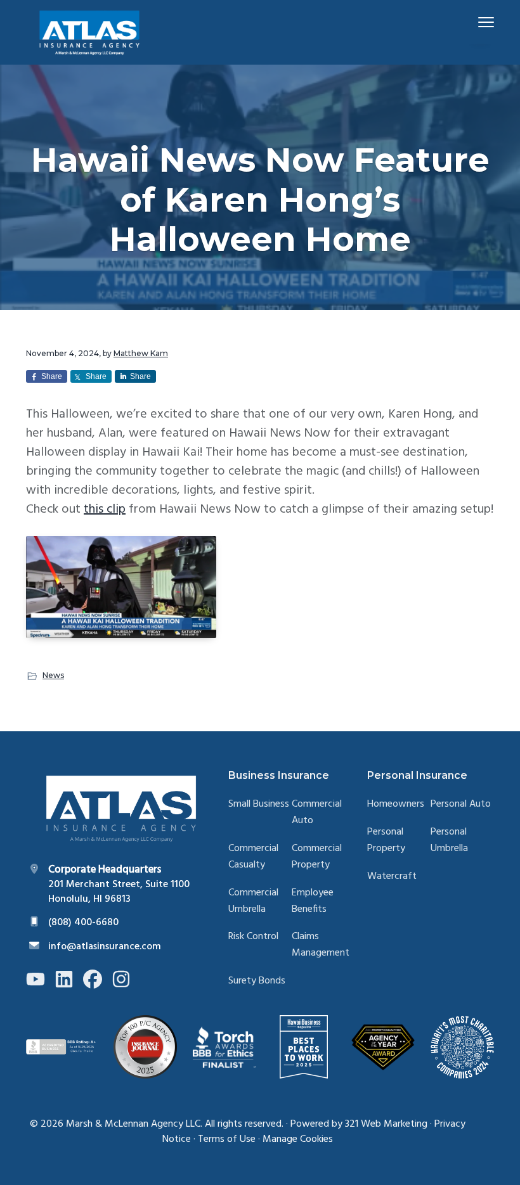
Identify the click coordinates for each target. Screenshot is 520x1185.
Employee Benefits (313, 901)
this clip (105, 509)
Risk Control (253, 937)
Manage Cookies (298, 1139)
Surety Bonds (256, 981)
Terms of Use (227, 1139)
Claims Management (320, 945)
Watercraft (392, 877)
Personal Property (386, 840)
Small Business (258, 804)
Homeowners (395, 804)
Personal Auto (461, 804)
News (53, 675)
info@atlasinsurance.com (104, 946)
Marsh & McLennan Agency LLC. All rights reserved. (174, 1124)
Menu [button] (471, 22)
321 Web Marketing (386, 1124)
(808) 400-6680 (83, 922)
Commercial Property (317, 857)
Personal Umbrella (449, 840)
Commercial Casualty (253, 857)
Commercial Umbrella (253, 901)
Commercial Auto (317, 813)
